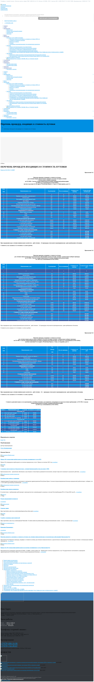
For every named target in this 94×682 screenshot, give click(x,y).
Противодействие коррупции (11, 568)
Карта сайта (4, 679)
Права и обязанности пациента (14, 570)
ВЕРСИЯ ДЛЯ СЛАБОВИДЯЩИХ (48, 18)
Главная (5, 25)
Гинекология (9, 32)
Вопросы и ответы (14, 41)
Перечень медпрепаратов (10, 566)
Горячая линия (5, 508)
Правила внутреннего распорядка (14, 578)
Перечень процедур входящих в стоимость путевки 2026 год (24, 39)
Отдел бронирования (6, 448)
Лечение (8, 45)
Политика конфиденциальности (15, 679)
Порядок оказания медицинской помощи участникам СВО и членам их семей (20, 665)
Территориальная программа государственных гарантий (18, 563)
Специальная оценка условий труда (15, 577)
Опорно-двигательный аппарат (14, 31)
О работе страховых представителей (10, 517)
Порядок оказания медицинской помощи (16, 572)
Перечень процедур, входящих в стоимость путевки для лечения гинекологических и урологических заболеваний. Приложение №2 (35, 536)
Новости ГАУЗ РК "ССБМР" (8, 170)
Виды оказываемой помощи (11, 561)
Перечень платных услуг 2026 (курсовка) (16, 576)
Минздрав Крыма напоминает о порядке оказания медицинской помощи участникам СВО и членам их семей (28, 662)
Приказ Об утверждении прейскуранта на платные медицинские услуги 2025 (21, 459)
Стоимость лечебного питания (17, 40)
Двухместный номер (11, 64)
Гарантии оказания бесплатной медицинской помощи (22, 48)
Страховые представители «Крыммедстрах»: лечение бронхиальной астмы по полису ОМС (25, 468)
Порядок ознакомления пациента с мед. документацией (20, 582)
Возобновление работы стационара (10, 478)
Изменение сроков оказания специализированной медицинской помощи (27, 54)
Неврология (9, 29)
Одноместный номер (11, 65)
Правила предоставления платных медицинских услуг (20, 573)
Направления (7, 28)
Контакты (6, 61)
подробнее (55, 462)
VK (4, 440)
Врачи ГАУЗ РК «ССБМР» (10, 588)
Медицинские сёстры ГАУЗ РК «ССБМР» (14, 589)
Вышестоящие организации (10, 560)
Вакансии (6, 565)
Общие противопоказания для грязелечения (20, 47)
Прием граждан (7, 586)
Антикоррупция (8, 68)
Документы (9, 53)
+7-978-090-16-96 (8, 23)
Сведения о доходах (11, 69)
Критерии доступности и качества (15, 580)
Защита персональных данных (14, 581)
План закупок (9, 584)
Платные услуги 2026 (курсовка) (14, 37)
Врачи (5, 35)
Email (2, 440)
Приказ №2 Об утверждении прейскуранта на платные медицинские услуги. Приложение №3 (25, 547)
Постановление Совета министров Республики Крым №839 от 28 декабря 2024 (29, 56)
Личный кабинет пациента (13, 57)
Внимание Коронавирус (7, 527)
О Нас (5, 27)
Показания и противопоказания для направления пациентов (24, 44)
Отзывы (11, 43)
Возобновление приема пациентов (10, 489)
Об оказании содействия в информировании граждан (22, 49)
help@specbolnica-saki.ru (10, 20)
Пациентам (6, 36)
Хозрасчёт (6, 66)
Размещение (7, 62)
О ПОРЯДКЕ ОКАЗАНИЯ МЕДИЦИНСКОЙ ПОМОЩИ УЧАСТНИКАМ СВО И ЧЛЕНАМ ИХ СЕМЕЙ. (36, 52)
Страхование (7, 60)
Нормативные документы (10, 569)
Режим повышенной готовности (9, 498)
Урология (8, 33)
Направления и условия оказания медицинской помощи (23, 50)
